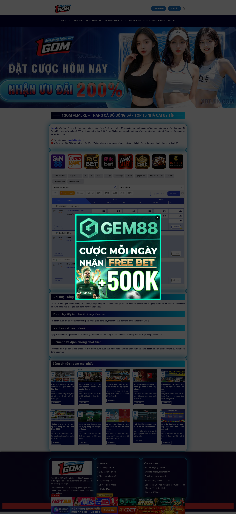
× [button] (157, 217)
